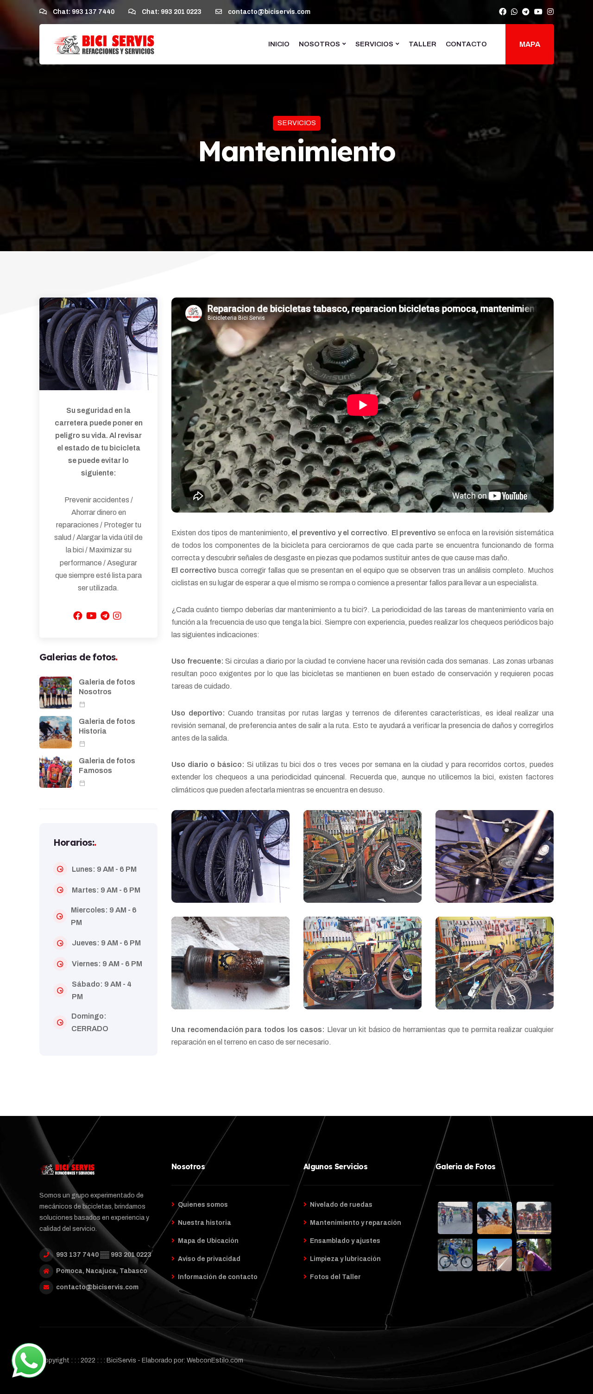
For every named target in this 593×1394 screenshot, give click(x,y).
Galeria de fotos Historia (107, 726)
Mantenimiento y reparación (355, 1222)
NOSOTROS (319, 44)
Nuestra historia (204, 1222)
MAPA (529, 44)
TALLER (422, 44)
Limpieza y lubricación (345, 1258)
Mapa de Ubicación (208, 1240)
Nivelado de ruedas (341, 1204)
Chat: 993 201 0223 (171, 11)
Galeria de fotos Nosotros (107, 687)
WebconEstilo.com (215, 1360)
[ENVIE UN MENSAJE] (29, 1360)
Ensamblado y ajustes (345, 1240)
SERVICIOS (374, 44)
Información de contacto (218, 1277)
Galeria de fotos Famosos (107, 765)
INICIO (279, 44)
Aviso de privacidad (209, 1258)
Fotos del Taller (335, 1277)
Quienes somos (203, 1204)
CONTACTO (466, 44)
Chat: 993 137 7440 (82, 11)
